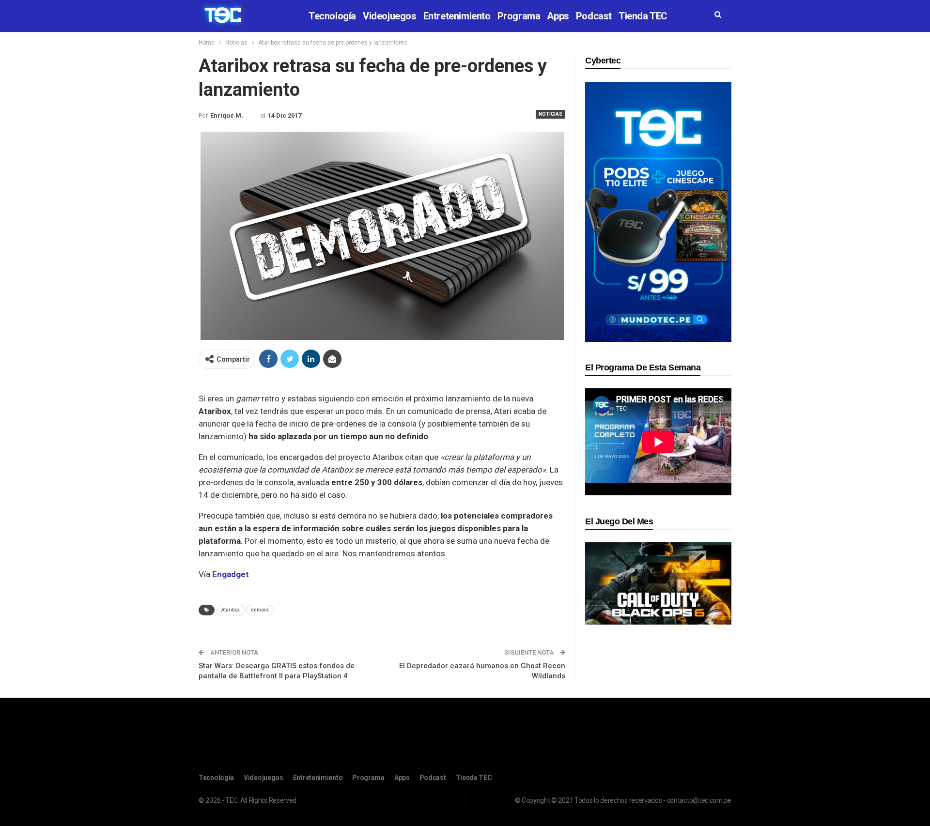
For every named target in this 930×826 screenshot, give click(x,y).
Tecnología (332, 16)
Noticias (550, 114)
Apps (558, 16)
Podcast (594, 16)
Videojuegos (390, 16)
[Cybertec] (658, 211)
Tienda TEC (643, 16)
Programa (519, 16)
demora (260, 609)
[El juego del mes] (658, 583)
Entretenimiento (457, 16)
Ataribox (230, 609)
